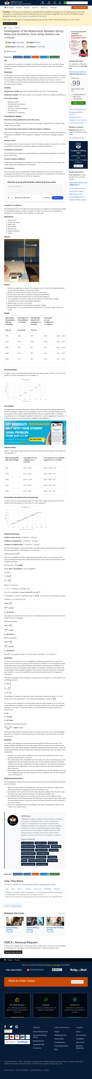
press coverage (53, 965)
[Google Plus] (16, 1026)
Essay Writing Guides (77, 197)
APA (7, 889)
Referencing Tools (76, 194)
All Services (37, 1048)
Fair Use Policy (81, 1035)
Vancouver (37, 889)
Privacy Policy (9, 1070)
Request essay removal (13, 952)
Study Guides (59, 1039)
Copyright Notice (36, 1070)
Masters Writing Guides (78, 200)
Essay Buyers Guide (77, 191)
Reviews (27, 7)
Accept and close (9, 23)
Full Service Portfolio (77, 123)
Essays (10, 28)
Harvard (28, 889)
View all (62, 913)
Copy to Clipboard (12, 906)
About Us (35, 7)
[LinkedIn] (11, 1026)
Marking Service (75, 117)
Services (19, 7)
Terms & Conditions (22, 1070)
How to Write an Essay (78, 188)
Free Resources (60, 1042)
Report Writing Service (78, 109)
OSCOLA (57, 889)
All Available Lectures (77, 138)
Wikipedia (47, 889)
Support (49, 3)
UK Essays (10, 7)
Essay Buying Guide (61, 1046)
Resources (44, 7)
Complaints (80, 1039)
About (78, 1031)
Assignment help (38, 1044)
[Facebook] (6, 1026)
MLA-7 (20, 889)
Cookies (46, 1070)
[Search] (65, 2)
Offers (52, 7)
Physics (17, 28)
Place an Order (79, 7)
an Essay (78, 103)
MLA (13, 889)
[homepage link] (5, 28)
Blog (56, 1049)
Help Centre (80, 1042)
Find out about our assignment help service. (32, 16)
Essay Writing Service (40, 1031)
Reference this (11, 51)
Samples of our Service (78, 120)
